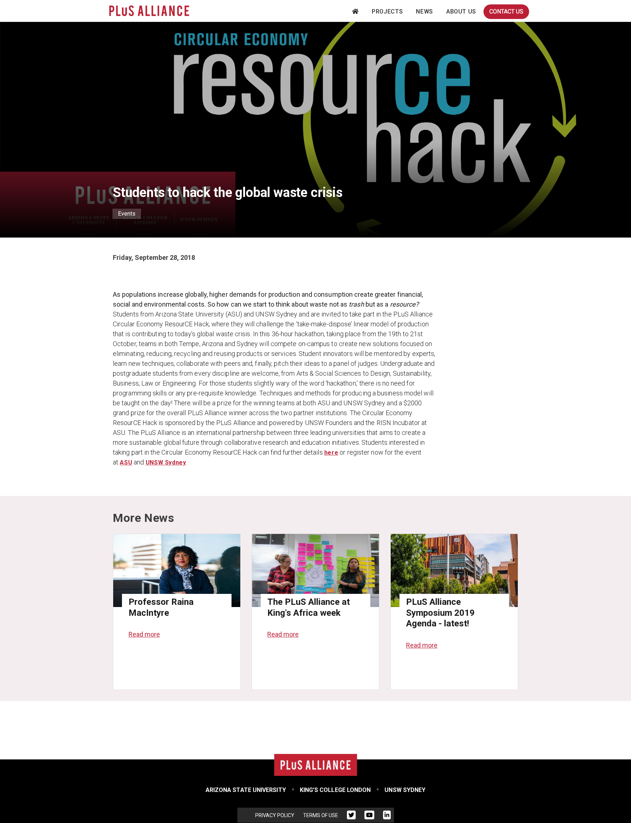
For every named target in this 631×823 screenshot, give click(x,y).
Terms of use (320, 815)
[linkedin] (387, 816)
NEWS (424, 11)
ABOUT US (461, 11)
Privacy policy (274, 815)
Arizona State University (246, 789)
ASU (126, 462)
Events (126, 213)
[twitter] (351, 816)
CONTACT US (506, 11)
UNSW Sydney (166, 462)
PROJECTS (387, 11)
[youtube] (369, 816)
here (331, 452)
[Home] (149, 11)
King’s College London (335, 789)
